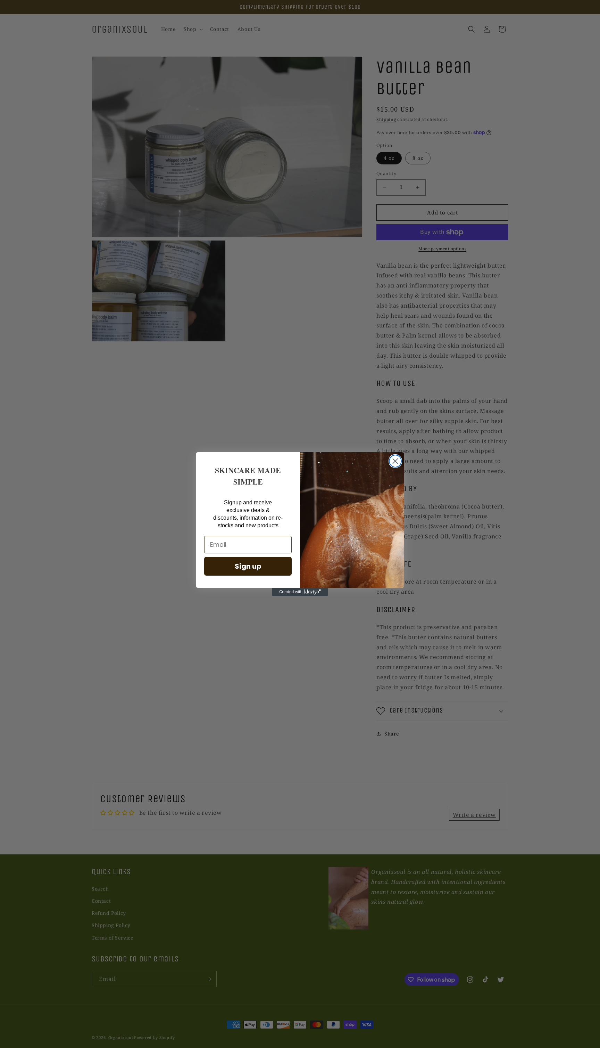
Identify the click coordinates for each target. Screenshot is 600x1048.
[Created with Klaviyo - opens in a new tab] (300, 592)
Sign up (248, 566)
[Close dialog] (395, 461)
